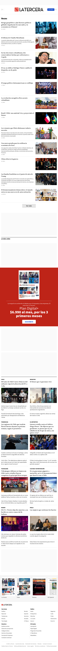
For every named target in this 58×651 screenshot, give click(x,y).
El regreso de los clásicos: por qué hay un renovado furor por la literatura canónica (41, 496)
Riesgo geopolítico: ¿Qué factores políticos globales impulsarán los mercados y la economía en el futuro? (16, 25)
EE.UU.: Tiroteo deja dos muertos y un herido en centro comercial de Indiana (14, 512)
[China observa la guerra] (46, 164)
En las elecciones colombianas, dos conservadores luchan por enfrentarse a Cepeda (15, 55)
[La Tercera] (8, 595)
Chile (2, 379)
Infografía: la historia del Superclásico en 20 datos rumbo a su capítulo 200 (42, 453)
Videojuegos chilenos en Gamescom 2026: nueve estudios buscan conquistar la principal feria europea (14, 473)
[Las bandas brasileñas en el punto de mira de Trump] (46, 179)
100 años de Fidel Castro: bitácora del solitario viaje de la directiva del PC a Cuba (14, 384)
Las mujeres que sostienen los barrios (43, 510)
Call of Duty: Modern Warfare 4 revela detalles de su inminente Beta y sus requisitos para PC (14, 502)
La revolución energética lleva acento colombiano (14, 99)
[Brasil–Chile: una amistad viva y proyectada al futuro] (46, 118)
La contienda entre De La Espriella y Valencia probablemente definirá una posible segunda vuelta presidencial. (16, 60)
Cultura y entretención (37, 469)
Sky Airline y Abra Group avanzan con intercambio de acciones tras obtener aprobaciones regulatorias (40, 407)
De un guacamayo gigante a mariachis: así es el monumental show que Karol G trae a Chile (43, 473)
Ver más (29, 206)
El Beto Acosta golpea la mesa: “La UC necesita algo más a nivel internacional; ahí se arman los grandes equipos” (43, 462)
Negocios (33, 379)
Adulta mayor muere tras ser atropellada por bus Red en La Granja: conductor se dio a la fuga (14, 407)
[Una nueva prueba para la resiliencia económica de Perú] (46, 148)
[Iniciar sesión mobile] (56, 9)
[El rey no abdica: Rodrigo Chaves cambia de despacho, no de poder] (46, 73)
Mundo (3, 507)
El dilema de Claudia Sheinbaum (12, 38)
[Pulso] (24, 595)
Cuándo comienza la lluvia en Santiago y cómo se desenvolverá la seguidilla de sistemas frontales (14, 454)
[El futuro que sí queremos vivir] (43, 395)
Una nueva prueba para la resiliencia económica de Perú (14, 144)
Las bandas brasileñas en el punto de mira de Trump (17, 175)
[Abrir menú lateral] (2, 9)
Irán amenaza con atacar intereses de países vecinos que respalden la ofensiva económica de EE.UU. (14, 536)
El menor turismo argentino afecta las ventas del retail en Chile (42, 414)
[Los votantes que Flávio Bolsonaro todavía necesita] (46, 133)
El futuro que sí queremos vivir (41, 382)
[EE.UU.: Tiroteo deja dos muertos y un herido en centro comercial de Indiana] (14, 523)
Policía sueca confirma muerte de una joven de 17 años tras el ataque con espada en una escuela (14, 543)
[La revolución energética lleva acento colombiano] (46, 103)
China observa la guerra (9, 159)
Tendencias (4, 422)
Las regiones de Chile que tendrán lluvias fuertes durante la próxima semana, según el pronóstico (13, 426)
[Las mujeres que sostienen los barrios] (43, 523)
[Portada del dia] (29, 298)
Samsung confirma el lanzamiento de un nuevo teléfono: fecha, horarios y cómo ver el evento (14, 496)
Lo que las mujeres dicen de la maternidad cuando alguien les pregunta (42, 535)
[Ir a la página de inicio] (29, 9)
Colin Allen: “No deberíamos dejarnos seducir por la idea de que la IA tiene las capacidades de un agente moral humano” (14, 462)
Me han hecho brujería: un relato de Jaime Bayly (42, 502)
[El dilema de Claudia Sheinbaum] (46, 43)
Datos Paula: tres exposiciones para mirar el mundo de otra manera (42, 542)
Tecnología (4, 469)
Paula (31, 507)
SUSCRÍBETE (29, 322)
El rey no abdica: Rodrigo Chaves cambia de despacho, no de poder (16, 69)
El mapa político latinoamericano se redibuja (17, 83)
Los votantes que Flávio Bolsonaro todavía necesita (16, 129)
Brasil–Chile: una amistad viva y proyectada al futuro (17, 114)
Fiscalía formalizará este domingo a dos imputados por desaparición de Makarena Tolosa (13, 415)
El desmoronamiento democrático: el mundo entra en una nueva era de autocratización (17, 191)
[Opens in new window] (39, 595)
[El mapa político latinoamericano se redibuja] (46, 88)
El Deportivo (34, 422)
